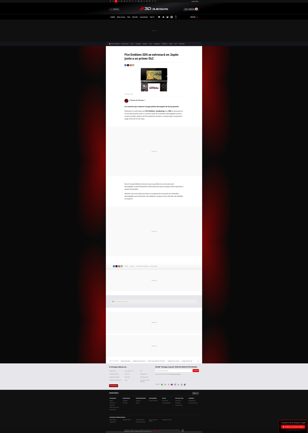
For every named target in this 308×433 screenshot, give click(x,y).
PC (141, 371)
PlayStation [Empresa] (115, 380)
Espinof (137, 403)
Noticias (132, 266)
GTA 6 (132, 43)
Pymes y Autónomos (193, 403)
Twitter (128, 65)
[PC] (159, 17)
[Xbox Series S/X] (167, 17)
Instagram (175, 384)
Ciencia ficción (125, 43)
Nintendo (145, 43)
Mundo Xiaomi (113, 409)
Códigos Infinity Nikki (125, 361)
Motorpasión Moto (166, 403)
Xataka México (113, 419)
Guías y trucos (121, 17)
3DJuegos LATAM (127, 419)
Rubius (171, 43)
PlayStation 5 (113, 371)
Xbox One (127, 374)
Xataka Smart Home (114, 407)
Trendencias (178, 400)
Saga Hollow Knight (114, 377)
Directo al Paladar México (153, 420)
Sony (126, 380)
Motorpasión (165, 400)
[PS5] (163, 17)
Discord (181, 384)
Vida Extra (125, 403)
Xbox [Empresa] (144, 377)
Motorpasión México (167, 419)
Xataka (111, 400)
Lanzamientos (144, 17)
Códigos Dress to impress (174, 361)
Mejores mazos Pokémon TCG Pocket (156, 361)
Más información (156, 431)
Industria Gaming (114, 374)
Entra (186, 9)
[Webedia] (114, 393)
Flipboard (131, 65)
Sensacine (138, 400)
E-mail (133, 65)
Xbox (150, 43)
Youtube (171, 384)
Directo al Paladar (153, 400)
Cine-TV (152, 17)
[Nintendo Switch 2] (171, 17)
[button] (137, 100)
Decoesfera (178, 403)
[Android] (176, 17)
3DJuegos (154, 8)
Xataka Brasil (113, 422)
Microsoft (127, 377)
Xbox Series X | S (129, 371)
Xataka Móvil (113, 403)
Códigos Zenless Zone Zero (139, 361)
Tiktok (185, 384)
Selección (135, 17)
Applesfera (112, 405)
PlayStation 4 (143, 374)
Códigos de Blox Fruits (187, 361)
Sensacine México (140, 419)
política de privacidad (175, 374)
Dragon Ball (157, 43)
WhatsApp (162, 384)
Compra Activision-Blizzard (145, 380)
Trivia (128, 17)
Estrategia (138, 43)
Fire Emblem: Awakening (142, 266)
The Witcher (182, 43)
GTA (176, 43)
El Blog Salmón (192, 400)
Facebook (125, 65)
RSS (178, 384)
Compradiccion (178, 405)
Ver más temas (113, 385)
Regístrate (191, 9)
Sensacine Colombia (140, 422)
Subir (194, 393)
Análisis (112, 17)
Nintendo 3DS (153, 266)
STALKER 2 (164, 43)
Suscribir (196, 370)
